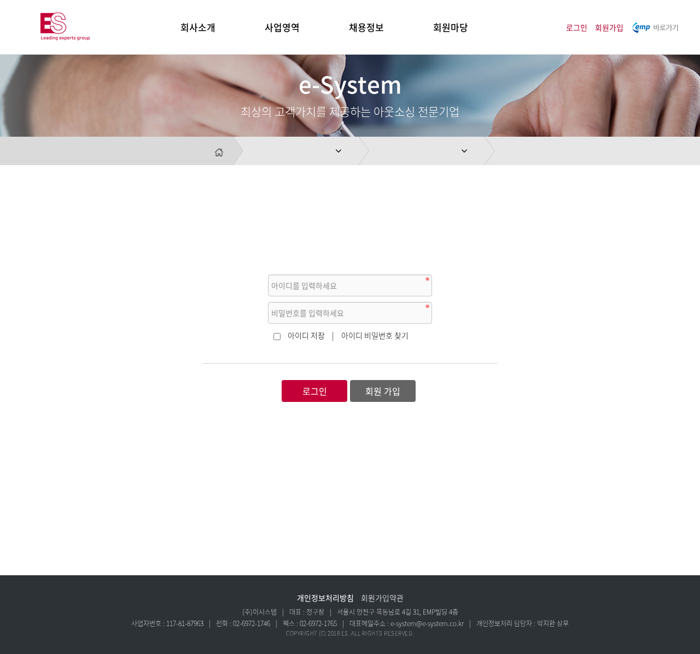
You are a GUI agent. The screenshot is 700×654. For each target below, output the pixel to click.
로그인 (576, 27)
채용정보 (366, 27)
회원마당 (450, 27)
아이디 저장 (306, 335)
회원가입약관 (382, 597)
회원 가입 (382, 391)
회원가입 (609, 27)
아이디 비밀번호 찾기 (375, 335)
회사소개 (197, 27)
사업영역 (282, 27)
